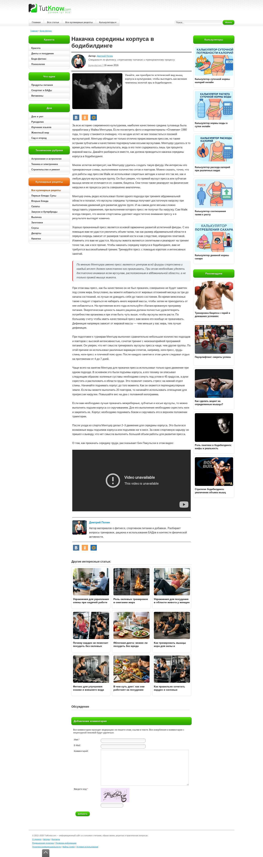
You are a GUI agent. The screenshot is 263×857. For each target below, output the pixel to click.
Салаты (35, 206)
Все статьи (53, 22)
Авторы (46, 839)
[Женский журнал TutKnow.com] (50, 9)
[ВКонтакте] (76, 117)
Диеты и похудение (42, 53)
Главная (36, 22)
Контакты (56, 839)
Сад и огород (39, 138)
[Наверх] (45, 853)
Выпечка (36, 217)
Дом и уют (37, 116)
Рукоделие (37, 122)
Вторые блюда (39, 201)
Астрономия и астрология (46, 158)
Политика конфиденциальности (46, 847)
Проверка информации (65, 843)
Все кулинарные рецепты (79, 22)
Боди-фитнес (46, 31)
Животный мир (40, 132)
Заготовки (37, 222)
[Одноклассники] (85, 117)
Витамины (37, 95)
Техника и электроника (44, 164)
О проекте (37, 839)
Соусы (35, 228)
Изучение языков (41, 127)
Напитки (36, 238)
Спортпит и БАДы (41, 90)
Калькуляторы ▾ (107, 22)
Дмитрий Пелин (105, 56)
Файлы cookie (68, 847)
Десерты (36, 233)
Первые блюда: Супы (43, 195)
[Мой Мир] (94, 117)
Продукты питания (42, 85)
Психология (38, 64)
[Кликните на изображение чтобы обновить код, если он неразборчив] (115, 801)
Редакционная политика (43, 843)
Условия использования (87, 847)
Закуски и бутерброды (44, 211)
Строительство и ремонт (45, 169)
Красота (35, 48)
